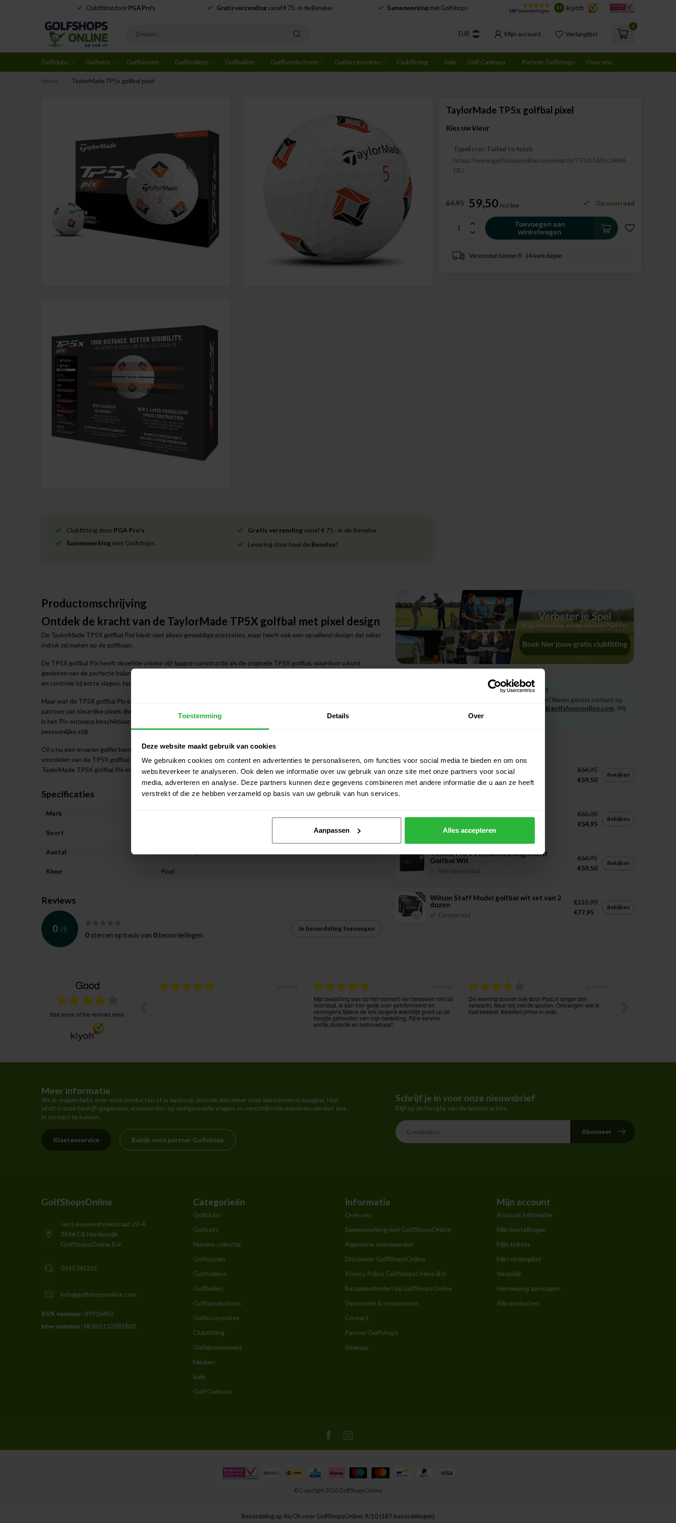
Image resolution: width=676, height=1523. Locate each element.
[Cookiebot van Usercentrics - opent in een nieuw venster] (494, 686)
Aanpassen (331, 830)
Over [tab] (476, 716)
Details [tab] (338, 716)
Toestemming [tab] (200, 716)
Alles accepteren (469, 830)
